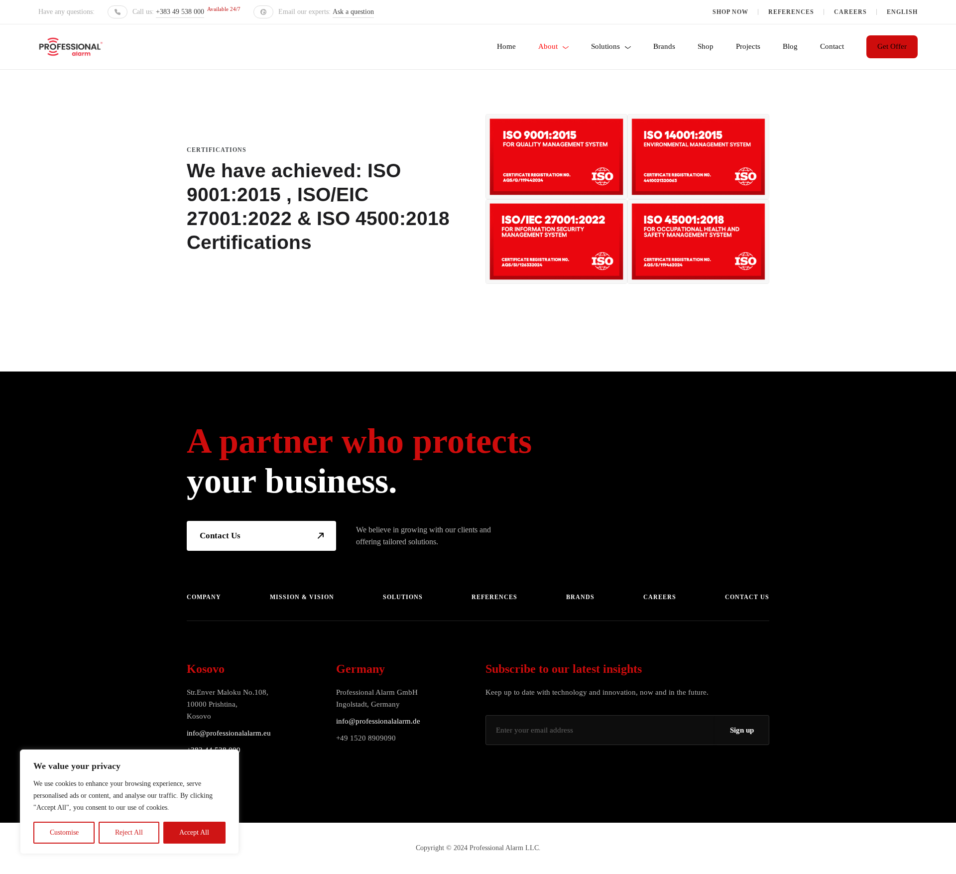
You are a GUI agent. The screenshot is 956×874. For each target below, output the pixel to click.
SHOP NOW (730, 11)
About (548, 46)
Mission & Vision (302, 597)
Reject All (129, 832)
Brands (664, 46)
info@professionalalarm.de (378, 721)
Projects (748, 46)
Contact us (747, 597)
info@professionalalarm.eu (229, 733)
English (902, 11)
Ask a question (353, 11)
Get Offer (892, 46)
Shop (706, 46)
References (791, 11)
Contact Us (220, 535)
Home (506, 46)
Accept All (194, 832)
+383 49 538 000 (180, 11)
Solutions (605, 46)
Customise (64, 832)
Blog (790, 46)
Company (204, 597)
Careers (850, 11)
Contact (832, 46)
